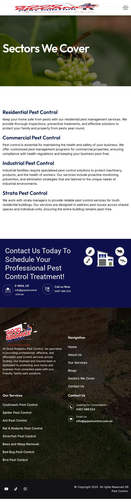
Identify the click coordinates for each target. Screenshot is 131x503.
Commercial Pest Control (31, 137)
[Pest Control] (60, 8)
